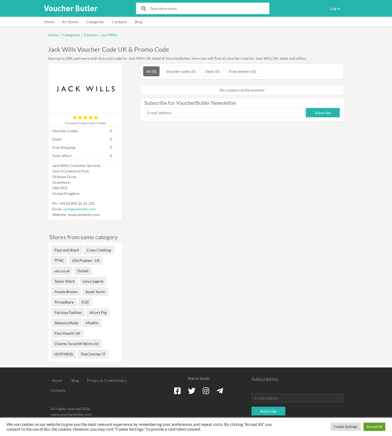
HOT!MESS (63, 354)
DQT (85, 302)
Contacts (119, 21)
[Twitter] (191, 390)
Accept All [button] (374, 427)
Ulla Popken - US (85, 260)
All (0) (151, 71)
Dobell (83, 271)
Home (49, 21)
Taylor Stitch (64, 281)
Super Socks (95, 291)
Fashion (90, 35)
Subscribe (323, 112)
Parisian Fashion (68, 312)
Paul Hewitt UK (67, 333)
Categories (95, 21)
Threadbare (64, 302)
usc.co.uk (62, 271)
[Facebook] (177, 390)
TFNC (59, 260)
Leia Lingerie (93, 281)
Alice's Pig (98, 312)
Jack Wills (109, 35)
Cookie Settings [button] (346, 427)
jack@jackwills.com (79, 209)
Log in (335, 8)
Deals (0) (212, 71)
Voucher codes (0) (180, 71)
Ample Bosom (66, 291)
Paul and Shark (66, 250)
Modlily (92, 323)
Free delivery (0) (242, 71)
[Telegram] (220, 390)
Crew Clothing (99, 250)
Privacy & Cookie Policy (107, 380)
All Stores (70, 21)
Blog (138, 21)
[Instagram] (206, 390)
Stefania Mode (66, 323)
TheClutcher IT (93, 354)
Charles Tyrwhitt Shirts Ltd (76, 343)
